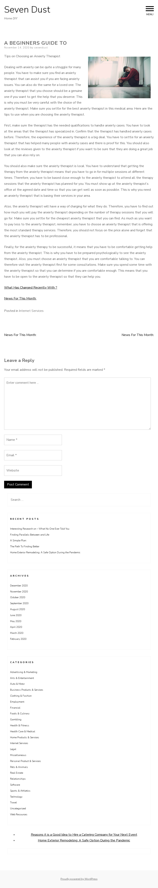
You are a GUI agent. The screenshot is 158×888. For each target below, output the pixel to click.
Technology (16, 796)
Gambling (15, 719)
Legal (13, 749)
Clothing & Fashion (21, 695)
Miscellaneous (18, 755)
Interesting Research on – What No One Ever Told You (39, 528)
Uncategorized (18, 808)
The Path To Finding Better (24, 546)
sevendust (41, 47)
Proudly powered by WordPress (79, 879)
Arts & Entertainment (22, 678)
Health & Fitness (19, 725)
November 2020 (19, 591)
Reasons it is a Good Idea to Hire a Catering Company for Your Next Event (84, 834)
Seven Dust (27, 10)
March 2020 (16, 633)
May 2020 (15, 621)
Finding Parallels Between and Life (29, 534)
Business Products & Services (26, 689)
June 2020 (15, 615)
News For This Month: (20, 298)
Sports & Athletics (20, 790)
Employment (17, 701)
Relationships (18, 778)
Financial (15, 707)
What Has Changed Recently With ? (30, 287)
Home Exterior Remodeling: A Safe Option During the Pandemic (45, 552)
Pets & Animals (19, 767)
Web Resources (18, 814)
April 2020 (16, 627)
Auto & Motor (17, 684)
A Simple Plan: (18, 540)
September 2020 (19, 603)
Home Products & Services (24, 737)
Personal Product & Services (25, 761)
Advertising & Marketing (23, 672)
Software (15, 784)
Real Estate (16, 773)
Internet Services (31, 311)
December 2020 (19, 585)
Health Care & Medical (22, 731)
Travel (13, 802)
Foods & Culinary (19, 713)
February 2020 (18, 639)
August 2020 (17, 609)
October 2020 (17, 597)
